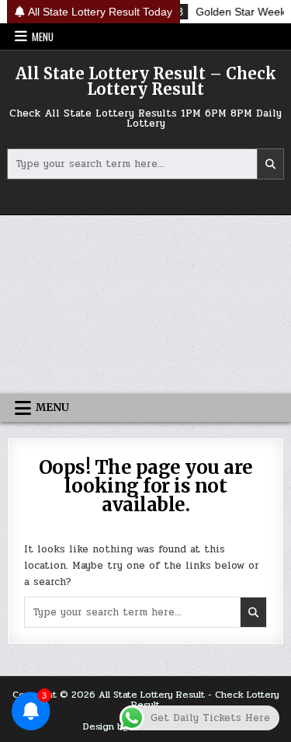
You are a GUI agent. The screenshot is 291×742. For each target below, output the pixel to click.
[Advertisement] (145, 304)
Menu (43, 36)
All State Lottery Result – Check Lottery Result (146, 81)
